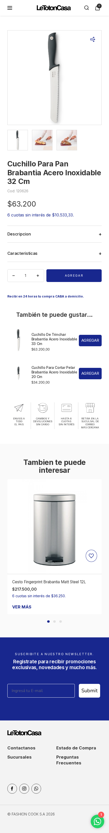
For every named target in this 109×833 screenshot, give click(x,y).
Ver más (21, 606)
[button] (48, 621)
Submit (89, 690)
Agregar (74, 275)
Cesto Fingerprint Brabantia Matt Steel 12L (49, 581)
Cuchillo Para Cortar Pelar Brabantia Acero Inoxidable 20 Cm (54, 372)
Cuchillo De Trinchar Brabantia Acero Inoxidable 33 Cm (54, 339)
